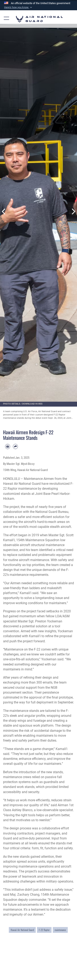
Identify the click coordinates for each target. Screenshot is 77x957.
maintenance (60, 930)
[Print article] (7, 446)
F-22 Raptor (44, 930)
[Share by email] (15, 446)
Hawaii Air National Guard (22, 930)
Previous (4, 211)
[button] (18, 7)
